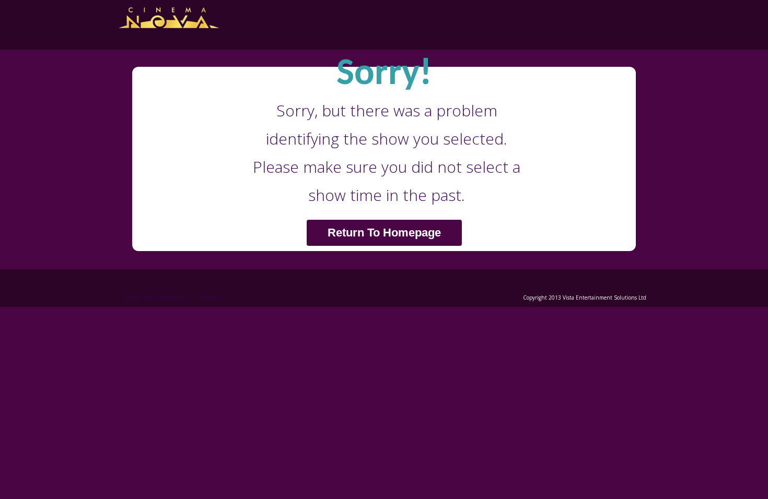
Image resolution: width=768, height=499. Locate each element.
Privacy (211, 297)
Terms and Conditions (155, 297)
